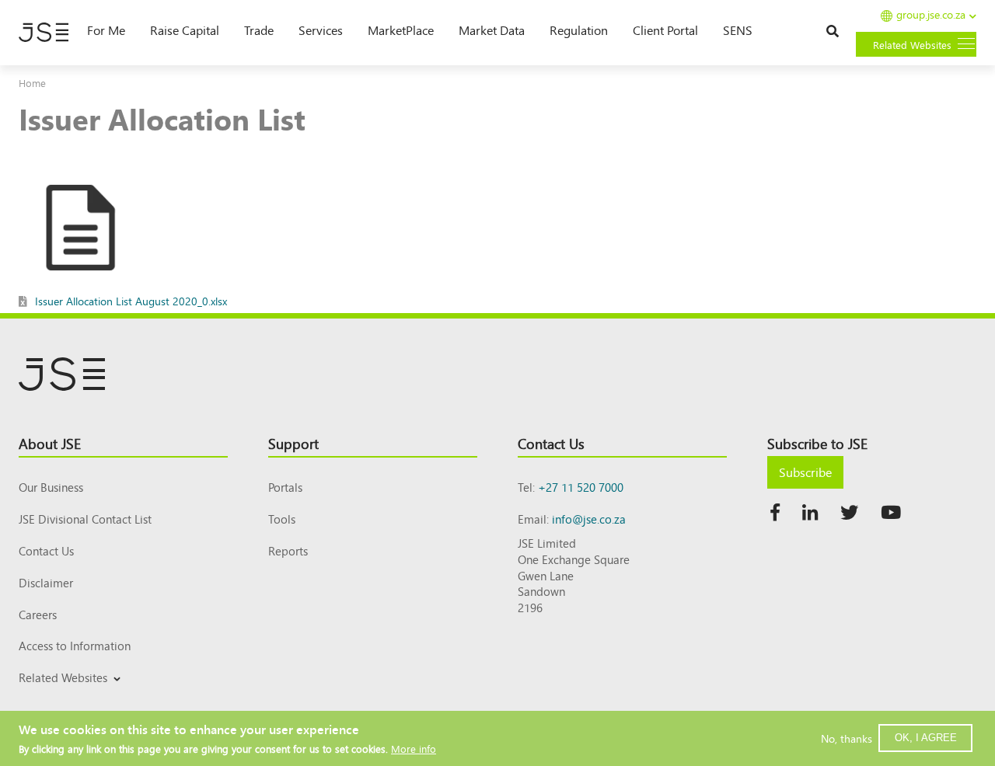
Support (293, 442)
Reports (288, 550)
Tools (281, 518)
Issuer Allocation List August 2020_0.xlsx (131, 300)
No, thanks (846, 738)
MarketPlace (401, 29)
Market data (492, 29)
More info (413, 748)
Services (320, 29)
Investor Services (56, 696)
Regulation (579, 29)
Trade (259, 29)
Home (32, 83)
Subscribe (805, 471)
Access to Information (75, 645)
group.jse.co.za (930, 15)
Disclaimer (46, 582)
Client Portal (665, 29)
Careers (38, 614)
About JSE (50, 442)
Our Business (51, 486)
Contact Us (46, 550)
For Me (106, 29)
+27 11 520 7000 (580, 486)
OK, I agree (926, 737)
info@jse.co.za (589, 518)
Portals (285, 486)
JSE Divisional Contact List (85, 518)
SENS (737, 29)
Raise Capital (184, 29)
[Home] (43, 32)
